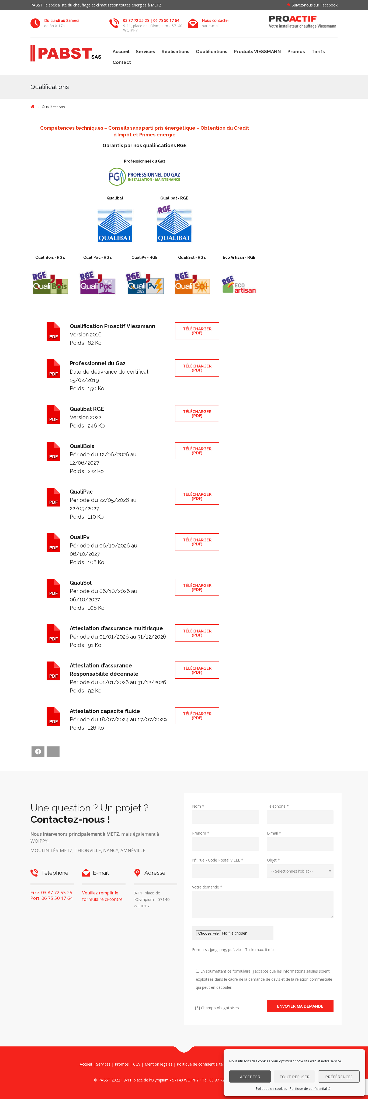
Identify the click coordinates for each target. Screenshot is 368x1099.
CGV (136, 1064)
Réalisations (175, 51)
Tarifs (318, 51)
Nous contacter (215, 20)
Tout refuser (294, 1076)
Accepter (250, 1076)
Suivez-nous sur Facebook (315, 5)
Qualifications (211, 51)
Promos (296, 51)
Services (145, 51)
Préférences (339, 1076)
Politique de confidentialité (310, 1088)
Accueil (121, 51)
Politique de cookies (271, 1088)
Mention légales (158, 1064)
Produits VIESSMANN (257, 51)
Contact (122, 62)
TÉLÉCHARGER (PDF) (197, 330)
